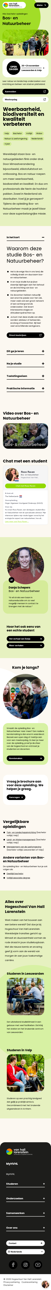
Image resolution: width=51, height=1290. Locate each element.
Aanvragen (14, 797)
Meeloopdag (11, 99)
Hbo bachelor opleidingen (15, 13)
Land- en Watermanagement (21, 839)
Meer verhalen (16, 645)
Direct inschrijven (17, 335)
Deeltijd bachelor (15, 873)
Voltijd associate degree (18, 877)
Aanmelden (10, 91)
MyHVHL (10, 1174)
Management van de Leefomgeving (24, 846)
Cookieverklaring (30, 1282)
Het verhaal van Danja (19, 638)
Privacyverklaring (11, 1282)
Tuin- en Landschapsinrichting (21, 832)
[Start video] (25, 436)
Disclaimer (8, 1285)
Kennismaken (15, 758)
